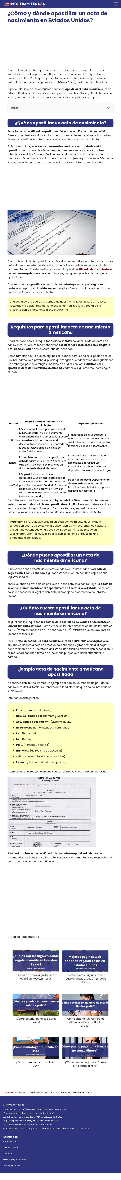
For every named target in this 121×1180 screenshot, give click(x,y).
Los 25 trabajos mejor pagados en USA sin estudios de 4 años (32, 1117)
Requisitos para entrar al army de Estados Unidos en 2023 (30, 1120)
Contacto (7, 1153)
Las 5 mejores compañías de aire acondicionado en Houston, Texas (35, 1109)
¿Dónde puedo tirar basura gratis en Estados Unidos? (28, 1113)
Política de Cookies (12, 1165)
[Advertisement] (60, 46)
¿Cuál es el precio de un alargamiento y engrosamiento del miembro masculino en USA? (46, 1128)
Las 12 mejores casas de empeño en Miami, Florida (27, 1124)
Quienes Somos (10, 1147)
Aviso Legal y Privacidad (14, 1159)
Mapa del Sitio (10, 1141)
